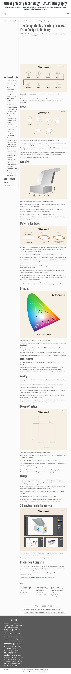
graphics (20, 638)
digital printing (12, 629)
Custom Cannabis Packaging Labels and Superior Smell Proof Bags (57, 589)
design (20, 624)
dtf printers (13, 634)
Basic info (11, 21)
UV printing (7, 665)
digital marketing (14, 627)
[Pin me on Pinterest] (6, 14)
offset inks (19, 644)
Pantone (15, 655)
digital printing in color (12, 632)
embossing (7, 638)
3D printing (7, 623)
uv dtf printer (18, 663)
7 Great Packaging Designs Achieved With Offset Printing (42, 588)
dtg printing (19, 636)
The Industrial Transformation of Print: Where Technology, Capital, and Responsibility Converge (12, 131)
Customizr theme (43, 672)
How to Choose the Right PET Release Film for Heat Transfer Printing (11, 96)
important (7, 640)
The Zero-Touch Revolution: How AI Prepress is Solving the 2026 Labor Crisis (12, 144)
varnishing (14, 665)
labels (19, 642)
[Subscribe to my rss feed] (3, 14)
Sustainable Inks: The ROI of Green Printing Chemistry (12, 105)
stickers (6, 663)
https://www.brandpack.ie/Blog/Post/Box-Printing (41, 577)
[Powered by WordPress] (29, 671)
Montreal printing (9, 185)
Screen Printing (17, 661)
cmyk (15, 625)
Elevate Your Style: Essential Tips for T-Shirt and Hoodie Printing (41, 609)
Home (5, 21)
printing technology (11, 659)
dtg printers (13, 636)
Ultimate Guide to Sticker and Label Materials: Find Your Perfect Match (44, 612)
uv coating (10, 663)
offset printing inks (11, 648)
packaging (63, 34)
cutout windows (49, 34)
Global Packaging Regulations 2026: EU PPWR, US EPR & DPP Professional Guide (12, 85)
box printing (33, 94)
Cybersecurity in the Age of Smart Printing (11, 120)
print (10, 657)
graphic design (14, 638)
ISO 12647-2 (14, 640)
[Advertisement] (11, 49)
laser (22, 642)
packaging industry (25, 35)
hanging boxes (57, 34)
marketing (9, 643)
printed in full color (55, 270)
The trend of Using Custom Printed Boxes (26, 588)
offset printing (12, 646)
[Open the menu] (68, 13)
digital (7, 627)
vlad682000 (34, 35)
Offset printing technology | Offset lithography (35, 3)
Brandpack (23, 94)
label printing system (13, 641)
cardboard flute (41, 34)
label (19, 640)
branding (10, 625)
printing (15, 657)
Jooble (6, 182)
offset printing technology (11, 651)
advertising (13, 623)
